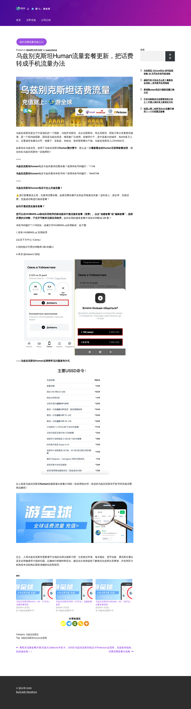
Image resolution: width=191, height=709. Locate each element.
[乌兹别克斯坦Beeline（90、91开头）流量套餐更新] (34, 589)
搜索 (142, 49)
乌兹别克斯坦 (32, 634)
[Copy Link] (80, 623)
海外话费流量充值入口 (31, 42)
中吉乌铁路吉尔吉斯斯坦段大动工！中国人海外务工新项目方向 (158, 100)
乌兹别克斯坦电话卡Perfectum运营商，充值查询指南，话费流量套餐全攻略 (104, 649)
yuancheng (51, 49)
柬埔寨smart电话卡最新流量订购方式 (159, 91)
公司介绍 (46, 20)
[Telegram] (69, 623)
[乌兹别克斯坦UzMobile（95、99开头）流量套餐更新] (114, 589)
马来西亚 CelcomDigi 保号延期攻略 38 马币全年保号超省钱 (158, 72)
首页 (18, 20)
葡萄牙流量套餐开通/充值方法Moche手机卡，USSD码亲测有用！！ (45, 649)
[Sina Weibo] (63, 623)
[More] (86, 623)
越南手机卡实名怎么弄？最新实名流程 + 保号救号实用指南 (158, 81)
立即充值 (31, 20)
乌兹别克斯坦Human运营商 (34, 637)
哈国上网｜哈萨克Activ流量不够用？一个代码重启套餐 (159, 110)
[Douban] (74, 623)
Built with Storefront (26, 692)
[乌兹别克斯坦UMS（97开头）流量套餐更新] (74, 589)
